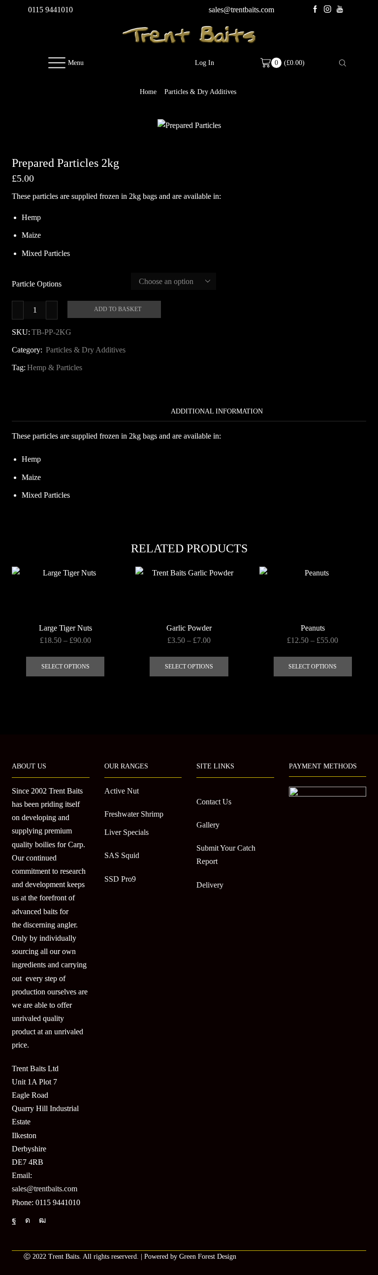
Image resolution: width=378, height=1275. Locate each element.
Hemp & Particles (54, 367)
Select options (65, 666)
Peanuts (313, 628)
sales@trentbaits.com (241, 9)
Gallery (208, 825)
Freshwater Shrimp (133, 814)
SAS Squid (121, 855)
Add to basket (117, 309)
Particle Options (37, 284)
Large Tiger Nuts (65, 628)
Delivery (209, 885)
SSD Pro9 (120, 879)
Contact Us (213, 801)
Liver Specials (126, 832)
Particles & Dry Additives (200, 92)
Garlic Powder (189, 628)
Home (148, 92)
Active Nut (121, 791)
